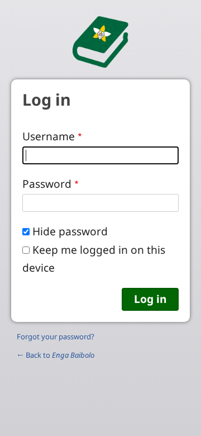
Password (46, 183)
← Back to (55, 355)
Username (48, 136)
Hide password (70, 231)
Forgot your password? (55, 336)
